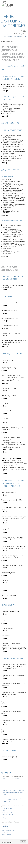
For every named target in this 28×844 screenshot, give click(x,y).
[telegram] (10, 772)
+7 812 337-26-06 (4, 816)
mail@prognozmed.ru (5, 818)
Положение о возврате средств (7, 782)
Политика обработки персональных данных (10, 778)
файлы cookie (11, 840)
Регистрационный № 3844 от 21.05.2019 (9, 800)
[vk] (2, 772)
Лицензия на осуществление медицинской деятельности (17, 34)
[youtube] (5, 772)
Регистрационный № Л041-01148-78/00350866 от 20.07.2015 (15, 36)
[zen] (7, 772)
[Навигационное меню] (25, 3)
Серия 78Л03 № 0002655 (6, 801)
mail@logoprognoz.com (6, 834)
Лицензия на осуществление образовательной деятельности (13, 798)
